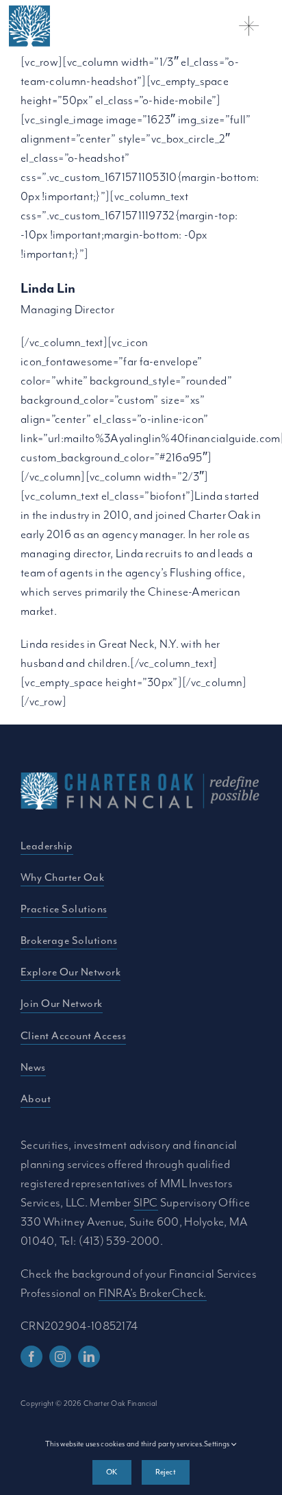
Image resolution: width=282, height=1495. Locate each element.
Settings (217, 1443)
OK (111, 1471)
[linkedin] (89, 1357)
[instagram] (60, 1357)
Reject (165, 1471)
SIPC (145, 1202)
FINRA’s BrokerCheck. (153, 1292)
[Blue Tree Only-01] (29, 12)
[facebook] (31, 1357)
